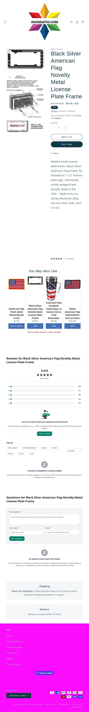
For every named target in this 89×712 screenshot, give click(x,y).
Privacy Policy (12, 653)
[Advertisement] (65, 238)
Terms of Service (13, 664)
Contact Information (14, 647)
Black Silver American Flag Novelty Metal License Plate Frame (35, 312)
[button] (5, 22)
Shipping (54, 111)
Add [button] (35, 326)
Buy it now (67, 144)
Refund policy (51, 704)
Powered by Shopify (36, 704)
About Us (10, 636)
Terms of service (77, 704)
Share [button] (55, 153)
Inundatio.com (24, 704)
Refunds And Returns (15, 641)
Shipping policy (77, 707)
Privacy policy (63, 704)
